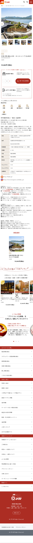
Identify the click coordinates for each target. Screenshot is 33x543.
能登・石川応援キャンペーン (9, 417)
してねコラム (5, 486)
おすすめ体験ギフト (7, 432)
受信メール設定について (8, 449)
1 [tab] (13, 341)
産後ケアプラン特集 (7, 398)
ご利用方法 (5, 444)
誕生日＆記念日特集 (7, 412)
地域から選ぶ (5, 383)
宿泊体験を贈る (5, 351)
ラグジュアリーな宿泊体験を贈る (10, 356)
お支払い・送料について (8, 454)
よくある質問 (5, 459)
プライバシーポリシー (7, 469)
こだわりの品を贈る (7, 375)
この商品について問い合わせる (10, 100)
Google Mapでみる (15, 143)
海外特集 (4, 402)
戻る (2, 5)
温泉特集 (4, 422)
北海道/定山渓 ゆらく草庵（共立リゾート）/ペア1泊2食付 (7, 299)
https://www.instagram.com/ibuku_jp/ (14, 179)
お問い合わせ (5, 473)
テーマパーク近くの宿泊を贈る (10, 407)
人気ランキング (6, 427)
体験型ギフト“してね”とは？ (9, 439)
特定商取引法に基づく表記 (9, 464)
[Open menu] (31, 2)
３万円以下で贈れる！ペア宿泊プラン (12, 393)
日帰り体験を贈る (6, 366)
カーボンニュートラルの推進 (9, 478)
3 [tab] (18, 341)
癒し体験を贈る (5, 371)
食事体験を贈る (5, 361)
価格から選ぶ (5, 388)
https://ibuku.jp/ (8, 176)
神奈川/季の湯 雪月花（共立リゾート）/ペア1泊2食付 (21, 298)
